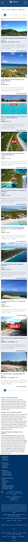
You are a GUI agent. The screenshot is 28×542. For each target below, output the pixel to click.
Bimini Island (9, 532)
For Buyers (5, 457)
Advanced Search (10, 491)
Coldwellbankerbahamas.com (17, 496)
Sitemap (14, 540)
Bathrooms (14, 9)
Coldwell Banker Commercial (7, 487)
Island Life (4, 470)
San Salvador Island (21, 536)
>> (2, 17)
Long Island (4, 536)
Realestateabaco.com (13, 498)
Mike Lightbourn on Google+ (7, 488)
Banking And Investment (6, 473)
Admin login (9, 520)
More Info (9, 48)
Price (8, 9)
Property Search (5, 460)
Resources (14, 520)
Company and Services (8, 478)
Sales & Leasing (5, 481)
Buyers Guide (4, 458)
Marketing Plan (5, 467)
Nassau (8, 536)
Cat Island (20, 532)
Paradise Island (14, 536)
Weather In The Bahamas (7, 475)
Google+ (19, 520)
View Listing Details (21, 50)
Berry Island (15, 532)
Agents (3, 479)
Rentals (11, 493)
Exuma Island (12, 534)
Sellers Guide (4, 466)
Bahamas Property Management (8, 485)
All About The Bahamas (6, 472)
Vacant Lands (16, 493)
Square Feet (21, 9)
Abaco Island (4, 532)
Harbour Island (18, 534)
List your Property (5, 464)
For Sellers (5, 463)
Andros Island (14, 537)
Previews (4, 484)
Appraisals (4, 482)
